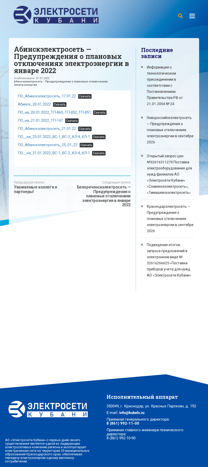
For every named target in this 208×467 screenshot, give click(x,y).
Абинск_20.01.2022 (34, 104)
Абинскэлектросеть (28, 81)
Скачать (85, 96)
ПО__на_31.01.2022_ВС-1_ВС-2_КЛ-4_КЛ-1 (54, 153)
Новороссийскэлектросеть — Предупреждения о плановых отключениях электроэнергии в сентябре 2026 (170, 130)
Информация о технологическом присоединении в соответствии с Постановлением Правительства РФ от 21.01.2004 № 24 (165, 85)
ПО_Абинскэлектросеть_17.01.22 (47, 96)
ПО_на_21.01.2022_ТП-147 (40, 120)
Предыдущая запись (35, 187)
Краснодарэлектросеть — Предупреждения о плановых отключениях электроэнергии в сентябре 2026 (170, 218)
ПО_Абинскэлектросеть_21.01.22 (47, 128)
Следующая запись (104, 194)
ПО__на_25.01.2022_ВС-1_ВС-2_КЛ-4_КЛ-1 (54, 136)
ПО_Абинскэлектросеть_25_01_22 (47, 145)
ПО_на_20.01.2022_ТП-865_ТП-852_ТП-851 (54, 112)
